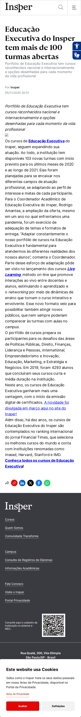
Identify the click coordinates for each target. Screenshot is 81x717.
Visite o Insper (14, 592)
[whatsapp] (47, 483)
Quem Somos (14, 527)
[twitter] (30, 483)
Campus (10, 551)
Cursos (9, 519)
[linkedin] (22, 483)
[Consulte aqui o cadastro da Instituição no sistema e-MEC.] (59, 626)
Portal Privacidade (17, 600)
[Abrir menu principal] (74, 7)
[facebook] (39, 483)
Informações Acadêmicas (22, 568)
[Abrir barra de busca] (60, 7)
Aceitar (22, 706)
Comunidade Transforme (21, 536)
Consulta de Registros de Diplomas (28, 560)
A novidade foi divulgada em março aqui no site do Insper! (37, 408)
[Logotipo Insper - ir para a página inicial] (18, 7)
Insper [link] (15, 87)
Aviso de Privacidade (17, 694)
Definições (58, 706)
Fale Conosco (14, 583)
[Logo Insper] (18, 510)
